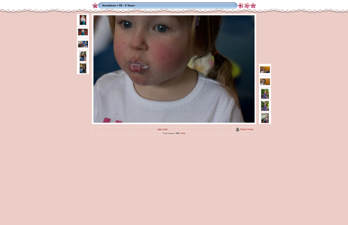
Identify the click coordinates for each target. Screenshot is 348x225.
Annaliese (109, 5)
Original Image (246, 129)
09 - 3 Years (127, 5)
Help (183, 133)
